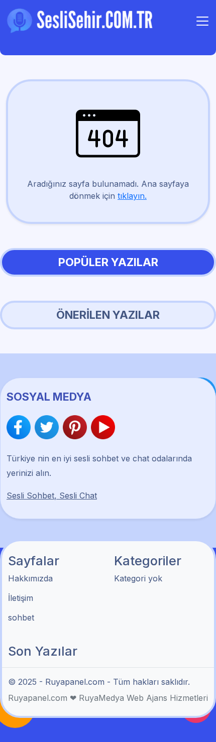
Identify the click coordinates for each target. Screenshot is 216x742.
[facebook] (21, 427)
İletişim (20, 598)
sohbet (21, 617)
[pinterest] (77, 427)
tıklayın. (132, 196)
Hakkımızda (30, 578)
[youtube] (103, 427)
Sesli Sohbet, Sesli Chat (52, 495)
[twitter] (49, 427)
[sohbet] (81, 20)
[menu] (202, 21)
